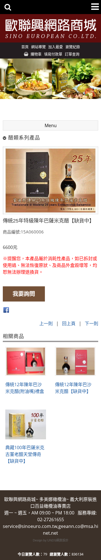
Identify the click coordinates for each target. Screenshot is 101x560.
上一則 (46, 323)
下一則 (91, 323)
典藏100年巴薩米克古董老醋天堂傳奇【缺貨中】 (24, 454)
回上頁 (68, 323)
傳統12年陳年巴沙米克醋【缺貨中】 (73, 387)
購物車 (36, 54)
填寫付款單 (53, 54)
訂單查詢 (72, 54)
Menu (51, 125)
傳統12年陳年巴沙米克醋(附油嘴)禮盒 (24, 387)
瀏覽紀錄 (72, 46)
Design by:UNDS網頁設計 (50, 540)
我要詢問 (24, 294)
